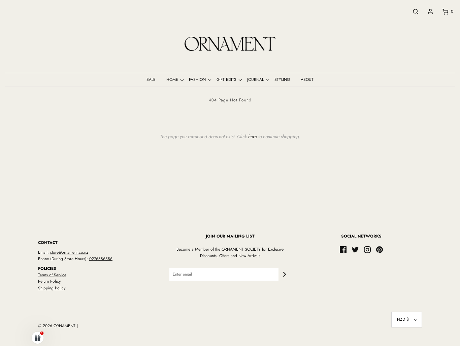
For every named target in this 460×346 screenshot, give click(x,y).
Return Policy (49, 281)
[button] (406, 319)
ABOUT (307, 79)
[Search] (412, 11)
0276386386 (100, 259)
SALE (151, 79)
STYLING (282, 79)
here (252, 136)
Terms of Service (52, 275)
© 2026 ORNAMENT (56, 326)
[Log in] (427, 11)
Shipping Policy (51, 288)
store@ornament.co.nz (69, 252)
